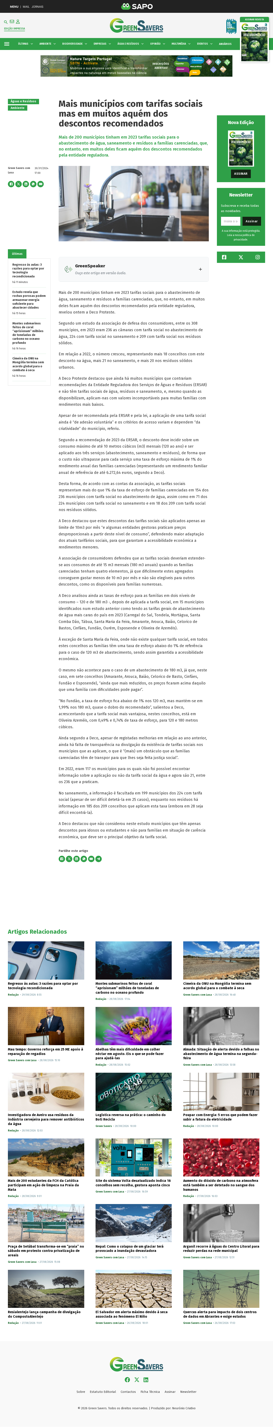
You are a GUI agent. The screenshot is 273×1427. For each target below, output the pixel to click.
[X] (18, 184)
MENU (14, 6)
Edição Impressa (14, 28)
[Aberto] (6, 44)
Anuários (225, 43)
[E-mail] (40, 184)
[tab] (17, 253)
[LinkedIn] (26, 184)
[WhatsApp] (33, 184)
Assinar (241, 174)
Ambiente (18, 108)
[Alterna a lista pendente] (31, 43)
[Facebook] (11, 184)
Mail (26, 6)
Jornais (37, 6)
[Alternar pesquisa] (6, 22)
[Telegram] (98, 859)
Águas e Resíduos (23, 101)
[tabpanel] (29, 322)
